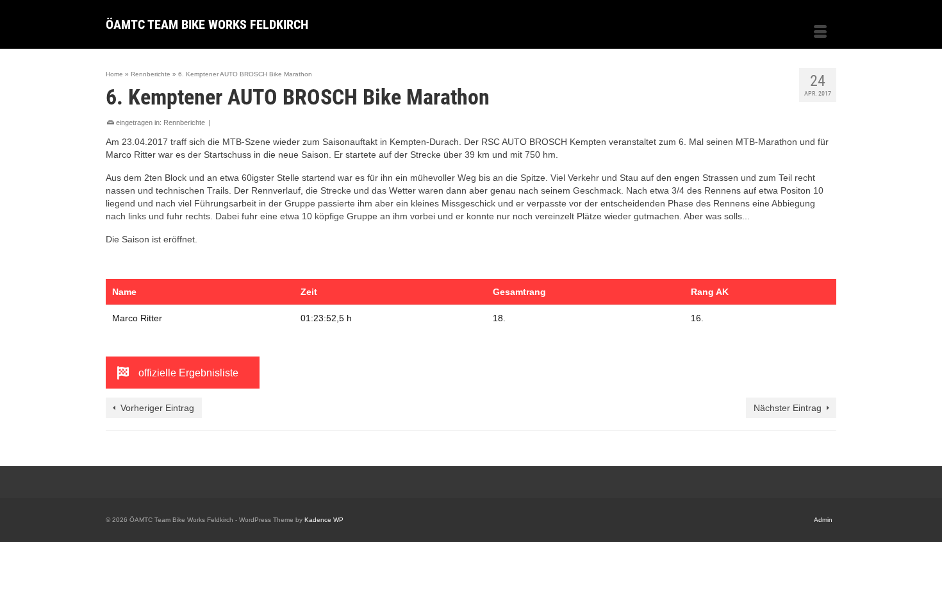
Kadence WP (323, 519)
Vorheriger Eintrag (157, 408)
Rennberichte (184, 122)
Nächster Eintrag (788, 408)
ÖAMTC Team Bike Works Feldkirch (207, 24)
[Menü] (820, 33)
